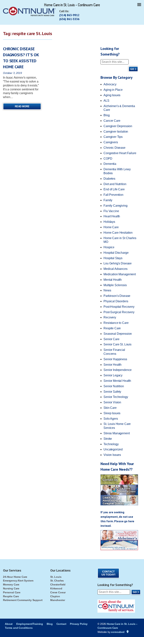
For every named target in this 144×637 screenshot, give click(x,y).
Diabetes (109, 178)
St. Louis (56, 576)
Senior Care (111, 339)
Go (132, 69)
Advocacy (110, 84)
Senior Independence (118, 369)
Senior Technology (116, 396)
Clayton (55, 596)
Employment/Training (29, 623)
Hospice (109, 247)
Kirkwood (56, 588)
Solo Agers (111, 418)
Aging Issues (112, 95)
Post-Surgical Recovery (119, 312)
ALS (106, 100)
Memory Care (11, 584)
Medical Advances (115, 268)
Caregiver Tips (113, 136)
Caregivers (111, 142)
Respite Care (112, 328)
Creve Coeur (58, 592)
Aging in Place (113, 89)
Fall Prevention (113, 194)
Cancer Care (112, 120)
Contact (61, 623)
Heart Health (112, 216)
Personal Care (11, 592)
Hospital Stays (113, 258)
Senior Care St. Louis (117, 344)
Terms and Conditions (19, 627)
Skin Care (110, 407)
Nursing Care (11, 588)
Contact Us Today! (108, 573)
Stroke (108, 438)
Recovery (110, 317)
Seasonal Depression (118, 333)
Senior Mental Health (117, 380)
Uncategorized (113, 449)
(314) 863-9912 (69, 15)
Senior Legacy (113, 375)
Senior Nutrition (114, 386)
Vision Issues (112, 454)
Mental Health (113, 279)
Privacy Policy (79, 623)
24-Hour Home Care (15, 576)
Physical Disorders (116, 301)
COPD (108, 158)
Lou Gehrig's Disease (118, 263)
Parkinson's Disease (117, 295)
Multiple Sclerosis (115, 285)
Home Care (111, 227)
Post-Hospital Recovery (119, 306)
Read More (22, 106)
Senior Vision (112, 402)
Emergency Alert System (18, 580)
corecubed (117, 631)
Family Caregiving (115, 205)
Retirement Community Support (23, 600)
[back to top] (127, 631)
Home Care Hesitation (118, 232)
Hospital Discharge (116, 252)
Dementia (110, 163)
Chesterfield (57, 584)
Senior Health (113, 364)
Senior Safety (112, 391)
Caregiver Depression (118, 126)
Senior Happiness (115, 359)
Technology (111, 444)
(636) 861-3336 (69, 19)
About (9, 623)
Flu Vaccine (111, 211)
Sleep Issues (112, 413)
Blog (107, 115)
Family (108, 200)
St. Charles (57, 580)
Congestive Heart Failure (120, 153)
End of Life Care (114, 189)
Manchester (57, 600)
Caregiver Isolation (116, 131)
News (107, 290)
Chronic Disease (114, 147)
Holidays (109, 221)
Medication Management (120, 274)
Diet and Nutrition (115, 184)
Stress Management (117, 433)
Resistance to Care (116, 322)
